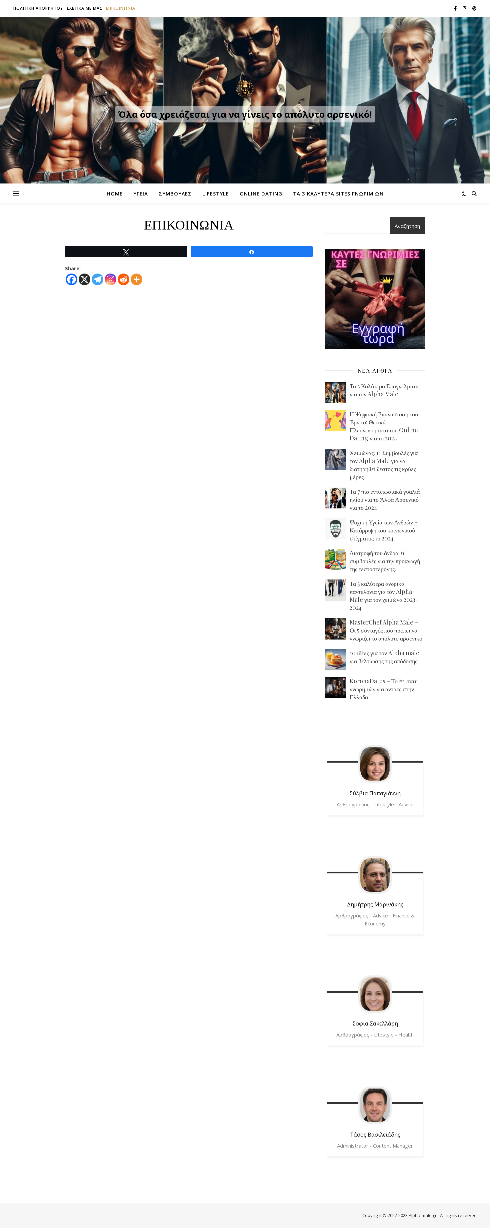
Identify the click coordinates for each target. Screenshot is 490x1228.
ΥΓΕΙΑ (140, 193)
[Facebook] (71, 279)
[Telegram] (97, 279)
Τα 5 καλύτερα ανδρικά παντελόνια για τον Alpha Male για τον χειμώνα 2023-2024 (384, 595)
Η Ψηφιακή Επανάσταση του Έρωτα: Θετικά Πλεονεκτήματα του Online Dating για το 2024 (384, 426)
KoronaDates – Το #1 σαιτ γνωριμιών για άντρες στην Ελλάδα (383, 689)
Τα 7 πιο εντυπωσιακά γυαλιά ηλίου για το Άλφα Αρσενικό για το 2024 (385, 499)
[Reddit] (123, 279)
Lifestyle (215, 193)
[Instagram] (110, 279)
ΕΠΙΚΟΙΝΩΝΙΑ (120, 8)
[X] (84, 279)
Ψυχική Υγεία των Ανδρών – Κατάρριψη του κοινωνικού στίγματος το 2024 (384, 530)
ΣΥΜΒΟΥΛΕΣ (175, 193)
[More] (136, 279)
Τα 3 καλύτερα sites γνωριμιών (338, 193)
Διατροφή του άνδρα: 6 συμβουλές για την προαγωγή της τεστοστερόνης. (385, 561)
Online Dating (261, 193)
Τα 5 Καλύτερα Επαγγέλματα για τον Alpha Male (384, 390)
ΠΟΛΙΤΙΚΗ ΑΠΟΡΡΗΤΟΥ (38, 8)
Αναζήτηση (407, 226)
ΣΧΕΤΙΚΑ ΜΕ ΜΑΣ (84, 8)
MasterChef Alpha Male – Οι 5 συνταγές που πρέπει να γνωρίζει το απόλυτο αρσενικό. (387, 630)
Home (115, 193)
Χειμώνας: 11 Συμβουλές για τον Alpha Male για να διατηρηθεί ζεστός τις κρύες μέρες (384, 465)
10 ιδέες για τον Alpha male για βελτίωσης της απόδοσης (384, 657)
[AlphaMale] (245, 89)
